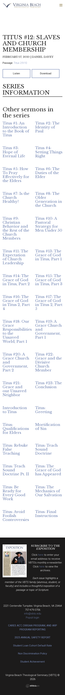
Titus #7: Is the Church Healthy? (16, 197)
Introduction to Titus (15, 410)
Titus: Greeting (43, 410)
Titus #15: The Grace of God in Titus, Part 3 (48, 280)
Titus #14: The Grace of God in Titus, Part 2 (16, 280)
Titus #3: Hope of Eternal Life (14, 152)
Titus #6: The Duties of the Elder (47, 173)
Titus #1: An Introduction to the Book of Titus (16, 129)
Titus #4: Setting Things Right (48, 152)
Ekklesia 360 (33, 686)
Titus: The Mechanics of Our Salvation (48, 491)
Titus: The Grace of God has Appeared (48, 470)
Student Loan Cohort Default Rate (32, 645)
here (41, 554)
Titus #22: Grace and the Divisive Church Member (48, 362)
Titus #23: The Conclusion (48, 385)
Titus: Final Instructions (46, 514)
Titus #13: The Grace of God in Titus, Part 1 (48, 255)
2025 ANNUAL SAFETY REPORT (32, 637)
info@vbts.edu (32, 613)
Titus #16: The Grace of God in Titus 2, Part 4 (16, 303)
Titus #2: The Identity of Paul (47, 127)
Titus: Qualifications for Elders (16, 428)
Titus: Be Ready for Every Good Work (14, 493)
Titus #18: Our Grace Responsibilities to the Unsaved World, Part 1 (17, 331)
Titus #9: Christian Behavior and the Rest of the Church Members (16, 228)
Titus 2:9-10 (20, 62)
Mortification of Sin (47, 426)
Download (45, 73)
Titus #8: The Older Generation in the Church (48, 199)
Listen (16, 73)
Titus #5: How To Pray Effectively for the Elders (16, 175)
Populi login (32, 617)
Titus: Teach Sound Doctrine (46, 449)
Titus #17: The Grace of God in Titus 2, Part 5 (48, 303)
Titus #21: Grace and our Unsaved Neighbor (14, 389)
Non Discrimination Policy (32, 653)
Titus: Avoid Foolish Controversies (16, 516)
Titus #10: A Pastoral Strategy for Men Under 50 (48, 224)
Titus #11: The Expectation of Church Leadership (15, 257)
